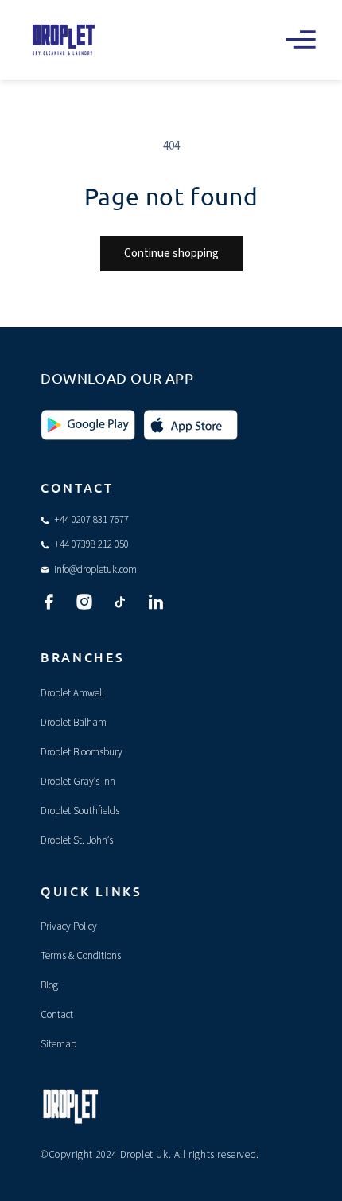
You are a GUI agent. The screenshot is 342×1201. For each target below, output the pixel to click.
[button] (300, 39)
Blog (49, 985)
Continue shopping (171, 253)
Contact (57, 1015)
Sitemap (58, 1044)
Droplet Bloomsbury (81, 752)
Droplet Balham (74, 723)
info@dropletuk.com (95, 570)
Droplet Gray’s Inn (78, 781)
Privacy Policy (69, 926)
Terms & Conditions (81, 956)
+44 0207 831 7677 (91, 520)
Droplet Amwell (72, 693)
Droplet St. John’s (77, 840)
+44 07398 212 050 (91, 544)
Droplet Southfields (80, 811)
